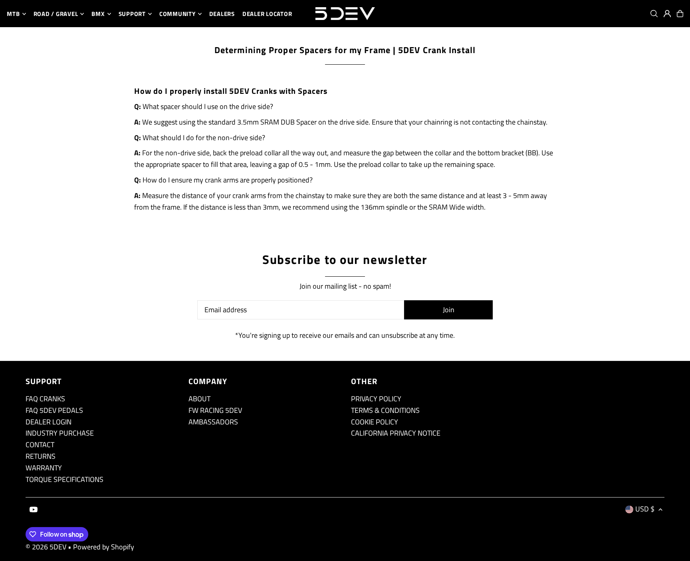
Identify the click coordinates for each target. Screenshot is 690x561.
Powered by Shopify (103, 546)
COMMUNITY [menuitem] (177, 13)
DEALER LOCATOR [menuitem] (267, 13)
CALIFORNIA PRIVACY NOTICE (395, 433)
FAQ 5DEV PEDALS (54, 410)
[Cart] (680, 13)
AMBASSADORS (213, 421)
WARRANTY (44, 467)
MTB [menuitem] (13, 13)
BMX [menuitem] (98, 13)
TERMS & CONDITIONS (385, 410)
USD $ (644, 509)
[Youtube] (34, 509)
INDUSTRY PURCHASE (60, 433)
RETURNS (41, 456)
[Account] (667, 13)
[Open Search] (654, 13)
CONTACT (40, 444)
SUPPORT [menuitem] (132, 13)
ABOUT (199, 398)
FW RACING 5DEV (215, 410)
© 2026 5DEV (46, 546)
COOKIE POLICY (374, 421)
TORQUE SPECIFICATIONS (64, 479)
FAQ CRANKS (45, 398)
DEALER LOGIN (48, 421)
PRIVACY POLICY (376, 398)
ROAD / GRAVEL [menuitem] (56, 13)
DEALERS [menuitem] (222, 13)
